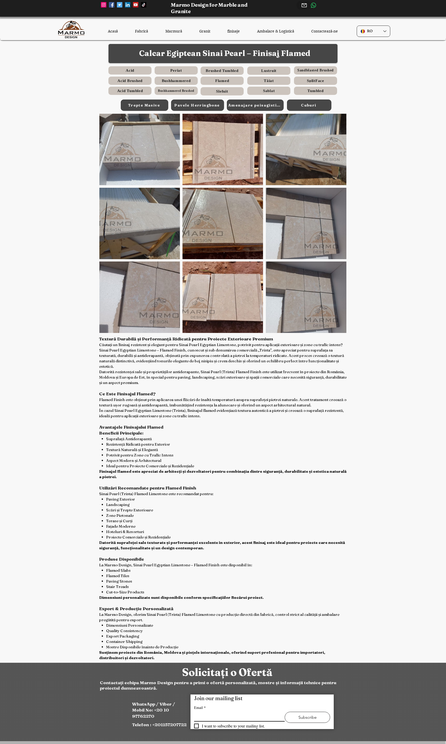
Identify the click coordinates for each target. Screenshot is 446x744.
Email (200, 707)
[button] (139, 149)
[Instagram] (103, 4)
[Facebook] (111, 4)
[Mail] (304, 5)
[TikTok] (143, 4)
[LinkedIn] (127, 4)
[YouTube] (135, 4)
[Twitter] (119, 4)
